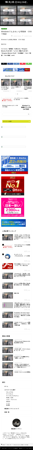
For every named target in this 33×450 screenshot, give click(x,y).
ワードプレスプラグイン (12, 395)
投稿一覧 (6, 412)
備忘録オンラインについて (11, 408)
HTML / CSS (4, 28)
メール (8, 403)
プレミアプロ (9, 392)
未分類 (8, 405)
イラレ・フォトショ (11, 399)
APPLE (8, 401)
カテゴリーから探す (10, 389)
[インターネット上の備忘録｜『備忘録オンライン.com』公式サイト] (16, 2)
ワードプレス (9, 394)
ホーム (6, 386)
